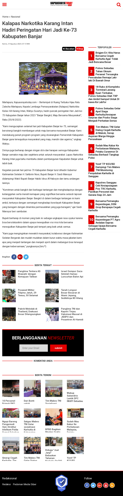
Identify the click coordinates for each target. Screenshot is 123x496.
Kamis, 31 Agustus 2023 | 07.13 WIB (16, 44)
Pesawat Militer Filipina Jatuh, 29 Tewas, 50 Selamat (28, 293)
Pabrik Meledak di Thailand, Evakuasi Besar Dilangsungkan (29, 311)
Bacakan (70, 48)
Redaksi (6, 484)
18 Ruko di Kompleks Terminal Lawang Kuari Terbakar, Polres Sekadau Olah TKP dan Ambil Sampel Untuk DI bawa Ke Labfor (104, 94)
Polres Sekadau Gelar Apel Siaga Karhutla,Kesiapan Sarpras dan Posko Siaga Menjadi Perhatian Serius (104, 114)
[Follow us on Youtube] (105, 485)
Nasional (15, 16)
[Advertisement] (104, 30)
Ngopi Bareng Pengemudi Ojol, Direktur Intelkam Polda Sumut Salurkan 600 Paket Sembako (10, 429)
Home (5, 16)
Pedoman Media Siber (24, 484)
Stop (80, 48)
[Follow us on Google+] (99, 485)
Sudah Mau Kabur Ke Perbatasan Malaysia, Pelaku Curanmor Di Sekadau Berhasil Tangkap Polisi (104, 151)
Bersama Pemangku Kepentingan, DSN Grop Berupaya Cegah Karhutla (104, 206)
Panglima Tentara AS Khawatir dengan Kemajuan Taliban (29, 274)
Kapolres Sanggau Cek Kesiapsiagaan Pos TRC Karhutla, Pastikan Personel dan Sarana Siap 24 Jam (102, 188)
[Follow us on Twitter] (93, 485)
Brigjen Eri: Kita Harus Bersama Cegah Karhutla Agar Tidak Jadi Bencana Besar (104, 57)
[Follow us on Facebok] (87, 485)
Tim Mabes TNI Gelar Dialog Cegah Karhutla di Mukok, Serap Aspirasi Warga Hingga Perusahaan (104, 133)
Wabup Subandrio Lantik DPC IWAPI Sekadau (75, 397)
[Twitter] (26, 257)
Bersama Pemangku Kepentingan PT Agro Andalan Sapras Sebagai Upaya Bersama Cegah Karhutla (104, 222)
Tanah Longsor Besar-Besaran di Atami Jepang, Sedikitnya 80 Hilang (72, 294)
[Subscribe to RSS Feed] (112, 485)
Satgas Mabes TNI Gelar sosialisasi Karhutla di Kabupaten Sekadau (31, 428)
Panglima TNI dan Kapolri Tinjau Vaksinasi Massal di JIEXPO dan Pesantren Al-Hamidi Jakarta (64, 315)
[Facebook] (14, 257)
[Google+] (20, 257)
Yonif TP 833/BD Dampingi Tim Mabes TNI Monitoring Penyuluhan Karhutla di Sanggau (104, 170)
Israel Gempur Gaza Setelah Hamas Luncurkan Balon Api (72, 274)
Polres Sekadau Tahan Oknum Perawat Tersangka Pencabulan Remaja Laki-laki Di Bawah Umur (103, 74)
